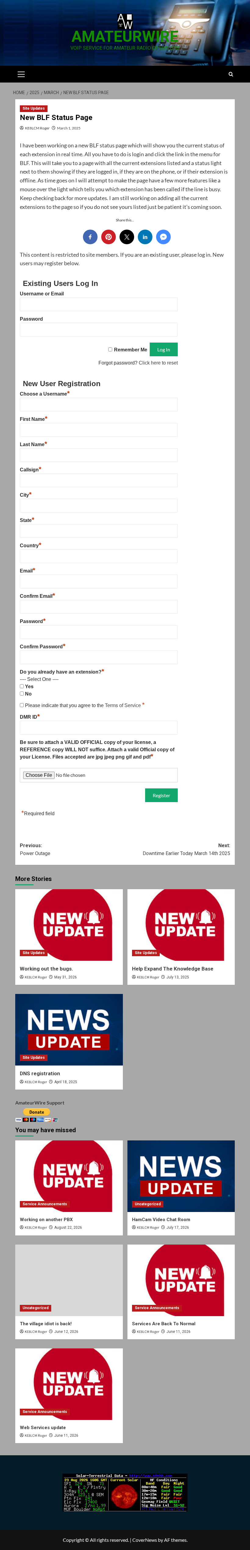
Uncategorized (148, 1204)
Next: (186, 849)
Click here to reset (158, 362)
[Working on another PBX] (69, 1176)
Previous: (35, 849)
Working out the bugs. (46, 969)
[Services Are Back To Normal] (181, 1280)
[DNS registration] (69, 1030)
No (28, 693)
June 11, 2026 (178, 1332)
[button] (21, 73)
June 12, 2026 (66, 1332)
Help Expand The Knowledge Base (172, 969)
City (26, 495)
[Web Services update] (69, 1384)
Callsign (30, 469)
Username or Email (42, 293)
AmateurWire (125, 36)
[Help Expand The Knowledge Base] (181, 925)
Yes (29, 686)
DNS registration (40, 1073)
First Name (34, 419)
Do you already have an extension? (62, 672)
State (27, 520)
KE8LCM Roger (37, 128)
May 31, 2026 (65, 977)
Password (31, 319)
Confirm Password (43, 646)
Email (27, 570)
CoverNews (144, 1540)
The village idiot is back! (46, 1323)
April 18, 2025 (65, 1082)
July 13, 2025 (177, 977)
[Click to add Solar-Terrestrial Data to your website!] (125, 1492)
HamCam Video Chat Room (161, 1219)
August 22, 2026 (68, 1227)
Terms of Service (123, 705)
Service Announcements (45, 1204)
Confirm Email (37, 596)
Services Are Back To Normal (163, 1323)
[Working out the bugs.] (69, 925)
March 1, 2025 (68, 128)
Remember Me (130, 349)
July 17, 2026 (177, 1227)
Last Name (33, 444)
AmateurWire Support (39, 1102)
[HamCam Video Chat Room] (181, 1176)
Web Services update (43, 1427)
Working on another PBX (46, 1219)
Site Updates (34, 108)
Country (30, 545)
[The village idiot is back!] (69, 1280)
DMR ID (30, 717)
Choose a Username (45, 393)
